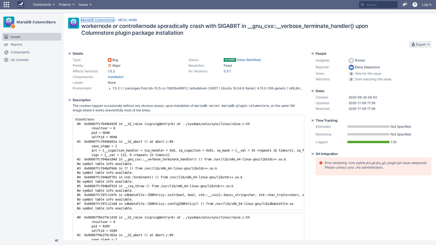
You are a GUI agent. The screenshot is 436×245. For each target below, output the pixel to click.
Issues (83, 4)
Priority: (78, 65)
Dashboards (42, 4)
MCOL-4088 (127, 20)
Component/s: (83, 77)
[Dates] (312, 91)
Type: (77, 60)
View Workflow (249, 60)
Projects (65, 4)
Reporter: (322, 67)
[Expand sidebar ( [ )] (56, 240)
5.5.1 (227, 71)
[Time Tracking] (312, 120)
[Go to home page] (20, 4)
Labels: (78, 82)
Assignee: (323, 60)
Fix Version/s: (198, 71)
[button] (6, 4)
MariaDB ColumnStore (36, 22)
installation (116, 77)
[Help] (415, 4)
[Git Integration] (312, 153)
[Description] (69, 100)
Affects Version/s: (86, 71)
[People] (312, 53)
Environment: (82, 88)
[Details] (69, 53)
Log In (426, 4)
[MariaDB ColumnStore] (8, 22)
